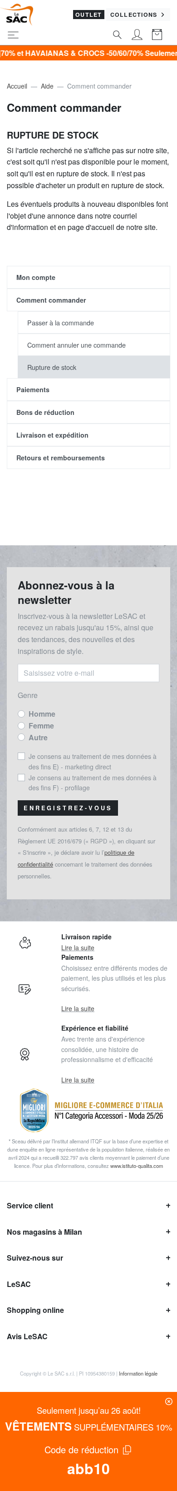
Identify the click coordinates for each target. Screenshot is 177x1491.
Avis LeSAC (27, 1336)
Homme (42, 713)
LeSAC (19, 1284)
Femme (41, 725)
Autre (38, 737)
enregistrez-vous (68, 808)
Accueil (17, 85)
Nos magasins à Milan (44, 1232)
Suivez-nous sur (35, 1257)
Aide (47, 85)
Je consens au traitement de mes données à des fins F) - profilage (93, 782)
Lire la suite (77, 947)
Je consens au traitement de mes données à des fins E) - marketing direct (93, 761)
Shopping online (35, 1310)
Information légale (138, 1373)
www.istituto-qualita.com (136, 1165)
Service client (30, 1205)
